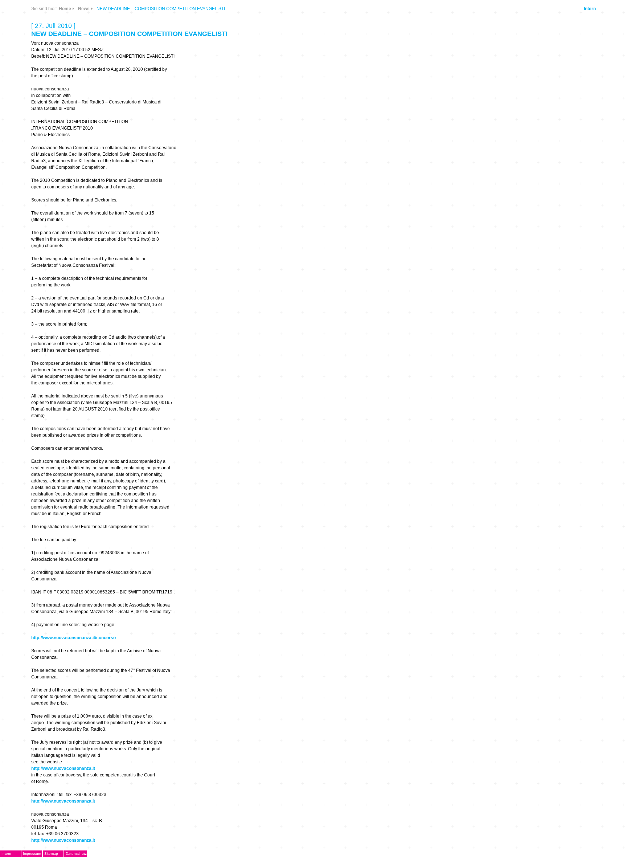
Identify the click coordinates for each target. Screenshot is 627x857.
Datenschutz (76, 854)
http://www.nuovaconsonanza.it (63, 768)
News (84, 8)
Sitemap (51, 854)
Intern (590, 8)
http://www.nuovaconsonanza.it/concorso (73, 637)
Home (65, 8)
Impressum (32, 854)
